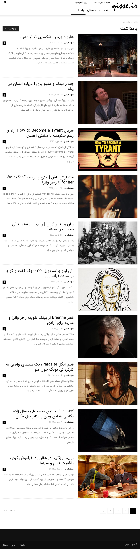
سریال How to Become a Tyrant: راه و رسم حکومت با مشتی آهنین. (40, 133)
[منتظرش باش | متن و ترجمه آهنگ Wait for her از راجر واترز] (107, 196)
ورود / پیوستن (81, 2)
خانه (135, 22)
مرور (13, 545)
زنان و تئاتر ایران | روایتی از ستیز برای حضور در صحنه (43, 226)
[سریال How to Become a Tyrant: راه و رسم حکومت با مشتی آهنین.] (107, 149)
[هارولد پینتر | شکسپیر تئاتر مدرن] (107, 55)
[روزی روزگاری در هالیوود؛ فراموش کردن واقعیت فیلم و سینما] (107, 476)
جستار (5, 545)
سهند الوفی (69, 42)
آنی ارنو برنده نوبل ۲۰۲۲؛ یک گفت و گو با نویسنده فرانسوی (40, 273)
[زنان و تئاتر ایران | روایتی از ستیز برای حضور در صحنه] (107, 243)
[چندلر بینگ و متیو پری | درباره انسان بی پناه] (107, 102)
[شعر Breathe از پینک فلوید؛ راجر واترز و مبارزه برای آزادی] (107, 336)
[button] (5, 2)
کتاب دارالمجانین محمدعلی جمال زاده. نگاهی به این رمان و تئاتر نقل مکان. (43, 413)
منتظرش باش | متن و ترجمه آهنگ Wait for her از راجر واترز (40, 179)
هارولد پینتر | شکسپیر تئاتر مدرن (47, 37)
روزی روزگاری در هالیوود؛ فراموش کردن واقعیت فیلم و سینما (42, 460)
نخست (103, 10)
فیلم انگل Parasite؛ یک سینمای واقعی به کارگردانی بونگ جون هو (40, 367)
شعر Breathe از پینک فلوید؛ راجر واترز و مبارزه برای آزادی (41, 320)
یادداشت (78, 10)
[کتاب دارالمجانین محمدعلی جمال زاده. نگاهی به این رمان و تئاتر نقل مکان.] (107, 430)
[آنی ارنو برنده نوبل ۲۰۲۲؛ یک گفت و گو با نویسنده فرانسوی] (107, 289)
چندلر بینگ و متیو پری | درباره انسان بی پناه (41, 86)
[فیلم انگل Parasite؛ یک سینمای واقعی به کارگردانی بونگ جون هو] (107, 383)
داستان (91, 10)
